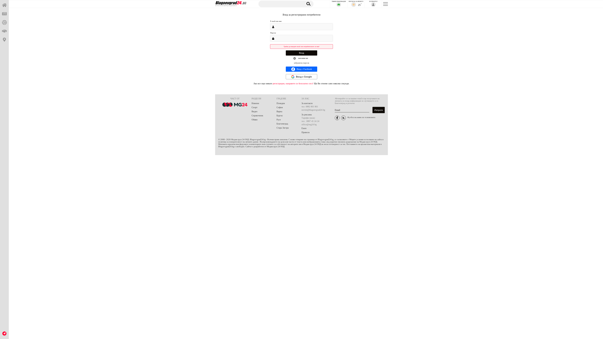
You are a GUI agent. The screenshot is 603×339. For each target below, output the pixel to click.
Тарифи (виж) (308, 118)
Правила (306, 132)
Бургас (280, 115)
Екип (304, 128)
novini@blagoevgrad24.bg (313, 110)
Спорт (254, 107)
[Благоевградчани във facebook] (337, 118)
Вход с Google (304, 76)
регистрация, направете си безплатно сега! (293, 83)
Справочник (257, 115)
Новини (255, 103)
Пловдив (281, 103)
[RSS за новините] (343, 118)
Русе (279, 119)
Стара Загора (283, 128)
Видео (254, 111)
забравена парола (301, 63)
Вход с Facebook (304, 69)
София (280, 107)
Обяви (255, 119)
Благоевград (282, 124)
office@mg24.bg (309, 124)
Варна (279, 111)
